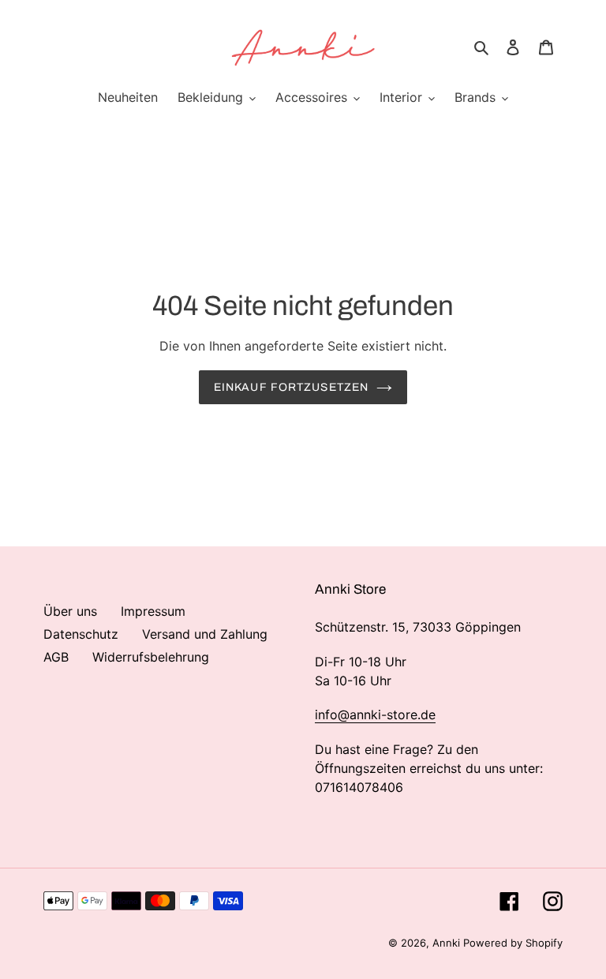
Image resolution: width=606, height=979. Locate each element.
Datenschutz (80, 634)
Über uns (70, 611)
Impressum (153, 611)
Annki (447, 942)
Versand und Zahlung (204, 634)
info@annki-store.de (375, 714)
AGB (56, 657)
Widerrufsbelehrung (150, 657)
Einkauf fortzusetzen (291, 387)
